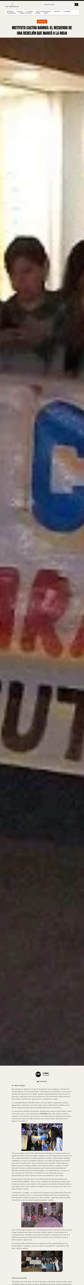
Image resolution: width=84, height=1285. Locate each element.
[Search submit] (76, 4)
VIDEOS (46, 13)
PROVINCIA (10, 11)
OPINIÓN (37, 13)
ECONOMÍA (67, 11)
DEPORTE (57, 11)
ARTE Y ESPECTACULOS (43, 11)
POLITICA (20, 11)
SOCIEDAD (29, 11)
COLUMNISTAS (11, 13)
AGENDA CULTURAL (25, 13)
